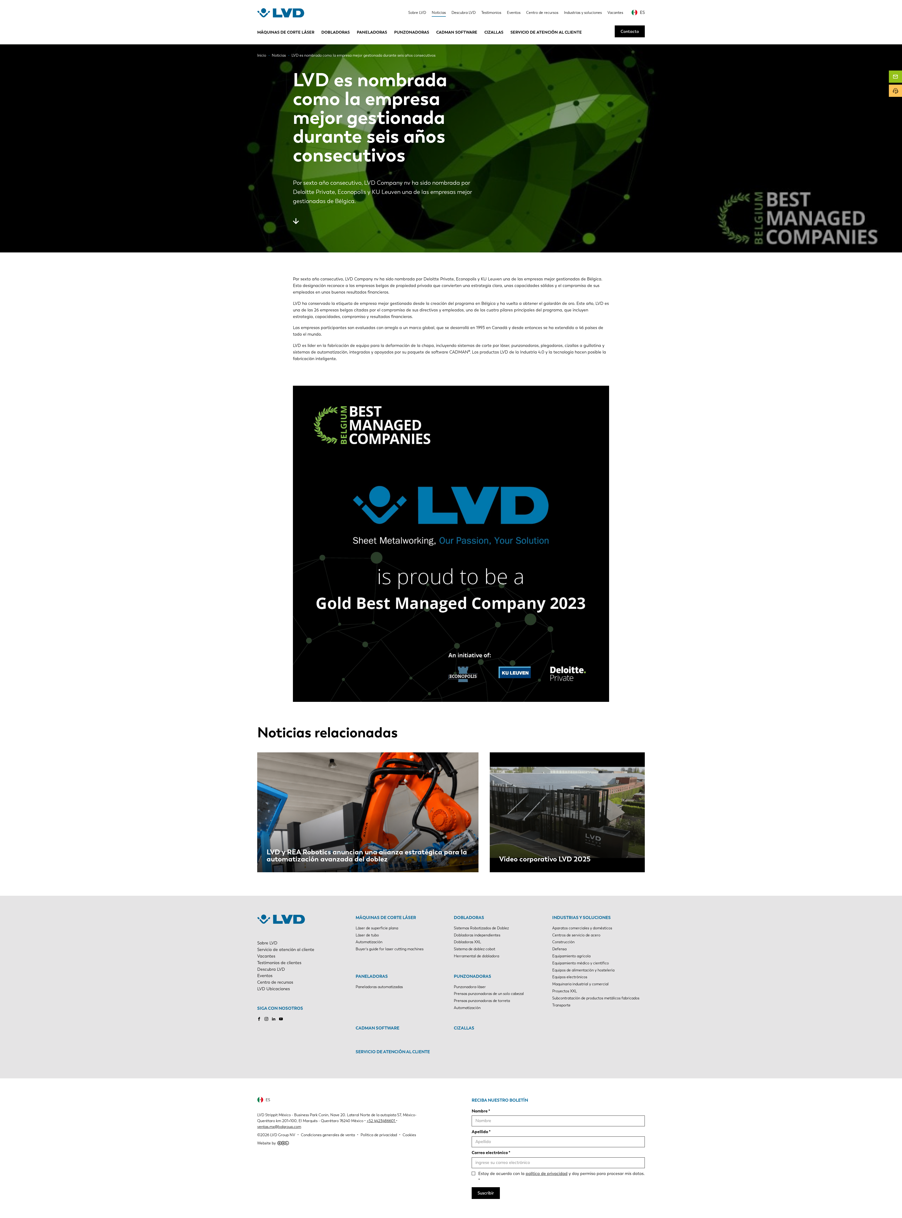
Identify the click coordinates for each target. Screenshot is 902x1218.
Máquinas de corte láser (285, 32)
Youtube (281, 1019)
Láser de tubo (367, 935)
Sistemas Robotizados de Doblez (481, 928)
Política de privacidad (379, 1135)
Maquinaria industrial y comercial (580, 984)
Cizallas (493, 32)
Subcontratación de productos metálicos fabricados (595, 998)
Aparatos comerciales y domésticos (582, 928)
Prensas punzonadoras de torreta (482, 1000)
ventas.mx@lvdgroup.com (279, 1126)
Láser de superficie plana (377, 928)
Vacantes (615, 12)
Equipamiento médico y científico (580, 963)
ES (642, 12)
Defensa (559, 949)
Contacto (630, 31)
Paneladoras (372, 32)
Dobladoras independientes (477, 935)
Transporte (561, 1005)
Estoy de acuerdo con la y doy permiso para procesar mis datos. (561, 1173)
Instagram (266, 1019)
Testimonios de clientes (279, 962)
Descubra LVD (463, 12)
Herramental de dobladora (476, 956)
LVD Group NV (282, 1135)
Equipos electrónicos (569, 977)
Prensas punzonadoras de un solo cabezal (489, 993)
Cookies (409, 1135)
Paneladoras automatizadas (379, 987)
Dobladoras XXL (467, 942)
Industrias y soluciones (583, 12)
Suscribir (486, 1193)
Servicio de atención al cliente (546, 32)
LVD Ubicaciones (273, 988)
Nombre (480, 1111)
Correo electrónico (490, 1152)
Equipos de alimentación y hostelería (583, 970)
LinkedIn (274, 1019)
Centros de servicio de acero (576, 935)
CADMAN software (456, 32)
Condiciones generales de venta (328, 1135)
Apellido (480, 1131)
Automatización (369, 942)
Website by (266, 1143)
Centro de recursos (542, 12)
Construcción (563, 942)
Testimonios (491, 12)
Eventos (514, 12)
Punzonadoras (411, 32)
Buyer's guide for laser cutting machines (390, 949)
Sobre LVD (417, 12)
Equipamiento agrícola (571, 956)
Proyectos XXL (564, 991)
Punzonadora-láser (470, 987)
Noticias (439, 12)
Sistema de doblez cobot (474, 949)
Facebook (259, 1019)
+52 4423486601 (381, 1121)
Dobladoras (335, 32)
